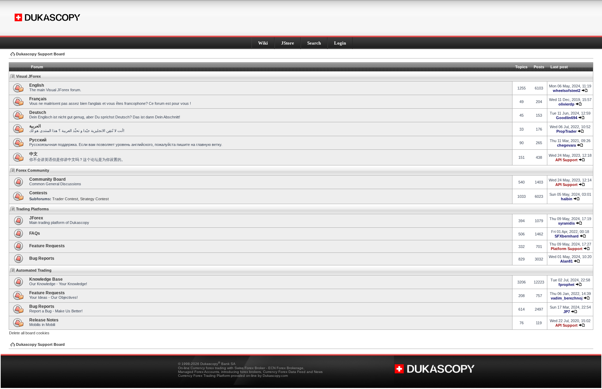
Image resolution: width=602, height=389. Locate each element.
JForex (36, 218)
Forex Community (32, 170)
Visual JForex (28, 76)
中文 (33, 153)
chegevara (566, 145)
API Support (566, 160)
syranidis (566, 223)
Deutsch (37, 112)
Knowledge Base (46, 279)
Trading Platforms (32, 209)
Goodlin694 (566, 118)
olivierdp (566, 104)
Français (38, 98)
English (36, 85)
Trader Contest (65, 199)
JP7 (566, 312)
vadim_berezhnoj (566, 298)
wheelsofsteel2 (566, 90)
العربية (35, 126)
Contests (38, 192)
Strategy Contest (94, 199)
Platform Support (566, 249)
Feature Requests (47, 245)
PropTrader (566, 131)
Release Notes (44, 320)
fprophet (566, 284)
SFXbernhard (567, 236)
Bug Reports (41, 258)
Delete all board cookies (29, 333)
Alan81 (566, 261)
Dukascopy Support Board (40, 54)
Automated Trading (34, 270)
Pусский (37, 140)
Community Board (47, 179)
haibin (566, 199)
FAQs (34, 233)
